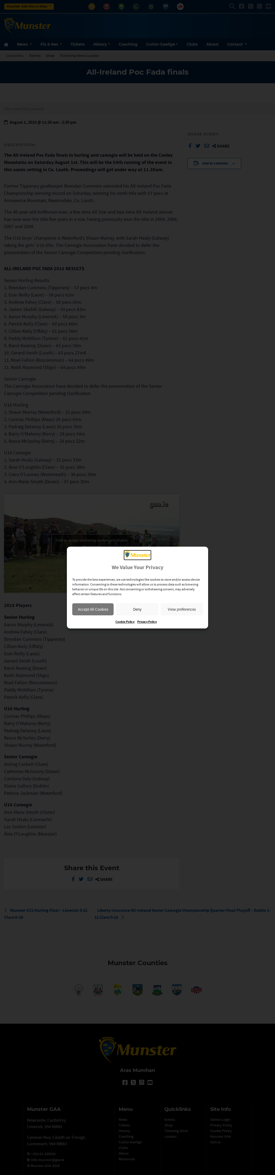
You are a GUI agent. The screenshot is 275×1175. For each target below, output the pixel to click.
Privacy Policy (147, 622)
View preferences (182, 609)
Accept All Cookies (93, 609)
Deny (137, 609)
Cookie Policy (125, 622)
